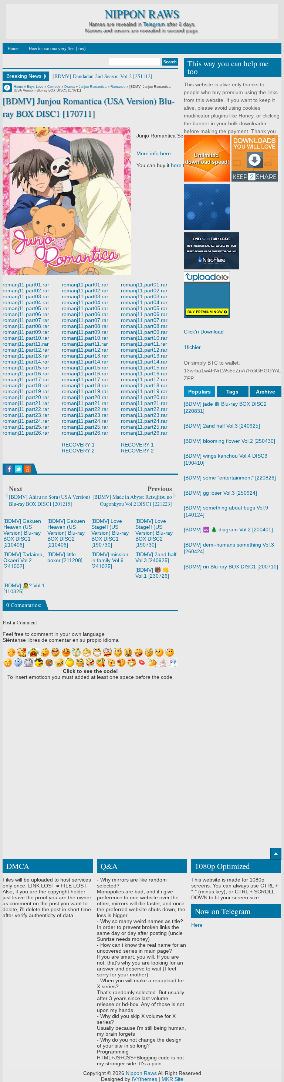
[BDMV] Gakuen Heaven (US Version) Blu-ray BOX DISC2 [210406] (66, 533)
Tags (232, 392)
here (176, 165)
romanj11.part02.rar (26, 290)
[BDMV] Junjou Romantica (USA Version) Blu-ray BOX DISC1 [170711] (89, 107)
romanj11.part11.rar (26, 344)
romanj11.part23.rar (26, 415)
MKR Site (172, 1079)
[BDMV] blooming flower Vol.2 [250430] (229, 441)
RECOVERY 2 (78, 451)
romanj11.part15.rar (26, 368)
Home (13, 48)
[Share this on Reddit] (27, 469)
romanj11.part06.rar (26, 314)
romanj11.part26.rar (26, 433)
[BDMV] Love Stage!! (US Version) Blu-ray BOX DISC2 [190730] (154, 533)
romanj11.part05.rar (26, 308)
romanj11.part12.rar (26, 350)
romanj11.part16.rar (26, 373)
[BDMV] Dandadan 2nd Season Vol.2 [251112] (102, 76)
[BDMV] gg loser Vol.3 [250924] (220, 493)
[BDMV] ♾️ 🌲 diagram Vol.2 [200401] (228, 529)
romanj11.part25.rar (26, 427)
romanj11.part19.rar (26, 391)
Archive (265, 392)
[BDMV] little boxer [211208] (64, 557)
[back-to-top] (275, 854)
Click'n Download (204, 332)
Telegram (154, 24)
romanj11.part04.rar (26, 302)
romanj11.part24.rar (26, 421)
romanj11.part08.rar (26, 326)
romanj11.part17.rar (26, 379)
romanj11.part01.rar (26, 285)
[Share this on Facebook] (9, 469)
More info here (153, 153)
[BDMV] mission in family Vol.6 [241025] (109, 560)
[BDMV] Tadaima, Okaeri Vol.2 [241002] (23, 560)
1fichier (192, 347)
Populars (199, 392)
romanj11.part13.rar (26, 356)
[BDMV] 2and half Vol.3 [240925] (155, 557)
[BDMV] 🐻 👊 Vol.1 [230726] (152, 573)
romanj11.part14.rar (26, 362)
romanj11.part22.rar (26, 409)
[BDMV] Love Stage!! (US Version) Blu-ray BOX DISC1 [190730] (110, 533)
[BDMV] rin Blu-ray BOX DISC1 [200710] (231, 567)
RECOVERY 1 (78, 445)
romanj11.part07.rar (26, 320)
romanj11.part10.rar (26, 338)
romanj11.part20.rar (26, 397)
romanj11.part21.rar (26, 403)
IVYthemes (144, 1079)
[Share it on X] (18, 469)
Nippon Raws (142, 13)
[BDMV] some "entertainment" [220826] (230, 478)
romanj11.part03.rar (26, 296)
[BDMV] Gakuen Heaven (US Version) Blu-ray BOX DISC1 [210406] (22, 533)
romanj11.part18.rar (26, 385)
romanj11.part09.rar (26, 332)
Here (197, 925)
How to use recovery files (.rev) (57, 48)
